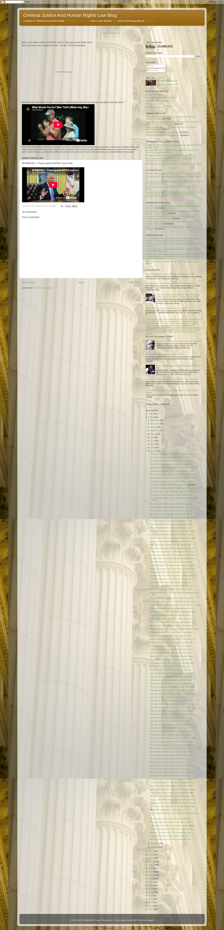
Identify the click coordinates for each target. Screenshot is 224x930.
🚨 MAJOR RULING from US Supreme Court (168, 810)
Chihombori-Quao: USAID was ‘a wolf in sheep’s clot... (172, 642)
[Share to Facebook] (73, 206)
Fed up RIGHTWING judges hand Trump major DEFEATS (173, 468)
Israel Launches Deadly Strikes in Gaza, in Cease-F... (172, 653)
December (155, 420)
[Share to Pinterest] (76, 206)
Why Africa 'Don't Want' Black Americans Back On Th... (172, 548)
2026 (151, 414)
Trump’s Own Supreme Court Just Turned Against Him (172, 782)
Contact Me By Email (112, 33)
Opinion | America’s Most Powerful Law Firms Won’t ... (172, 541)
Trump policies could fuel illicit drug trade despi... (170, 769)
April (153, 448)
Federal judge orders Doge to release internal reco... (171, 735)
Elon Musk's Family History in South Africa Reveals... (171, 504)
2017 (151, 875)
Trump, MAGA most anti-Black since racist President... (172, 589)
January (154, 847)
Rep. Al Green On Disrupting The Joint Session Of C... (172, 724)
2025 (151, 417)
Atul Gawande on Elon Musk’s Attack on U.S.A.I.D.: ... (172, 670)
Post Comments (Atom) (42, 288)
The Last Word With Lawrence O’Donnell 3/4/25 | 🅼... (172, 793)
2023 (151, 855)
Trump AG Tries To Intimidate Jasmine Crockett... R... (172, 514)
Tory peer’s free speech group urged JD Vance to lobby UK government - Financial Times (170, 217)
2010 (151, 899)
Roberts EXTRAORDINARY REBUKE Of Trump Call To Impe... (175, 605)
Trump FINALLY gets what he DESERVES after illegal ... (173, 474)
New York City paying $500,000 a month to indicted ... (172, 619)
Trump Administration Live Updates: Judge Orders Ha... (172, 687)
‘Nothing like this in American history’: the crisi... (169, 762)
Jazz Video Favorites (154, 107)
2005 (151, 909)
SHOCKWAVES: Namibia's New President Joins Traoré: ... (173, 507)
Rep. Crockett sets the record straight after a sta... (170, 528)
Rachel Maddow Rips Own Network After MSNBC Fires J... (174, 478)
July (152, 437)
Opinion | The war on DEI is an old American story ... (171, 832)
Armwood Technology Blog (157, 101)
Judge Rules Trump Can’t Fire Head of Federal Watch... (173, 826)
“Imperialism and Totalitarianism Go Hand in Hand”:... (172, 680)
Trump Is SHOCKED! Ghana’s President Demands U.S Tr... (174, 800)
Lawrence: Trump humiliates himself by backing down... (172, 779)
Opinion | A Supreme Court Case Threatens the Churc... (173, 766)
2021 (151, 862)
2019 (151, 868)
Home (81, 282)
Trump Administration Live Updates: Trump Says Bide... (172, 663)
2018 (151, 872)
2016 (151, 879)
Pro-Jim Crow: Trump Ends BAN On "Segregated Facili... (173, 612)
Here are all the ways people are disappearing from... (172, 608)
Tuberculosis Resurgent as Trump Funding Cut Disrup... (173, 745)
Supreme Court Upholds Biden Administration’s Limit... (172, 524)
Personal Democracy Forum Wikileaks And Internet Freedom (170, 274)
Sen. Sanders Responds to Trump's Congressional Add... (173, 789)
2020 (151, 865)
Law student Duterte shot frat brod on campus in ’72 (171, 701)
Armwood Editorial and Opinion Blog (160, 98)
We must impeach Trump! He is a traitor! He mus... (171, 839)
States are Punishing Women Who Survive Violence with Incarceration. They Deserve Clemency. (169, 160)
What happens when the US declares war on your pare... (173, 538)
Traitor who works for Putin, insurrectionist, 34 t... (170, 836)
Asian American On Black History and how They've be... (173, 731)
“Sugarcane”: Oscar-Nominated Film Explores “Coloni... (172, 803)
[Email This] (66, 206)
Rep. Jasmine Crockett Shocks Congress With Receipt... (173, 555)
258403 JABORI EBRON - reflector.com (162, 132)
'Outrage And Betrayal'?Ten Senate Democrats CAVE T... (173, 673)
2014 (151, 885)
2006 (151, 906)
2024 (151, 851)
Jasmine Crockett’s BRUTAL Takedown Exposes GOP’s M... (174, 518)
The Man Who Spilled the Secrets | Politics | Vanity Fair (178, 341)
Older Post (134, 282)
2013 (151, 889)
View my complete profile (167, 84)
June (153, 441)
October (154, 427)
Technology (150, 21)
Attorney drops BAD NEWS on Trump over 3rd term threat (174, 454)
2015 (151, 882)
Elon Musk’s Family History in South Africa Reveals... (171, 495)
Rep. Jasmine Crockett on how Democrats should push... (173, 707)
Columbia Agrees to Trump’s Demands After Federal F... (173, 565)
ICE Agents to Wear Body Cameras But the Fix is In (167, 155)
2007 (151, 902)
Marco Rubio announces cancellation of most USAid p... (173, 752)
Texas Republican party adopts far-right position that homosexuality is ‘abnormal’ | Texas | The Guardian (177, 296)
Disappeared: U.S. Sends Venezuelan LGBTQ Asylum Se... (174, 576)
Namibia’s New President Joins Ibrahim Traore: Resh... (172, 471)
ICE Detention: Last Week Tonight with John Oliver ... (172, 748)
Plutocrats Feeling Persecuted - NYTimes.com (164, 354)
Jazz (114, 21)
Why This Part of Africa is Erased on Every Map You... (172, 511)
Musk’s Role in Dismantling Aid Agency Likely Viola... (171, 625)
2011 (151, 896)
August (154, 434)
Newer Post (28, 282)
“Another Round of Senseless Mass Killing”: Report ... (172, 636)
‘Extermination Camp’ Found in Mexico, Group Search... (173, 690)
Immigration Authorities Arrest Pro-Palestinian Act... (171, 759)
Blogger (151, 920)
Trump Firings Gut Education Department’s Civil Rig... (172, 718)
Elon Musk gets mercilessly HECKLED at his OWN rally (172, 457)
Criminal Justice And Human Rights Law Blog (70, 15)
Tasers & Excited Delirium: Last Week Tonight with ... (171, 464)
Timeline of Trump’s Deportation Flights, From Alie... (171, 646)
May (153, 444)
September (155, 430)
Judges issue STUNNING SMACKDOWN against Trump (173, 728)
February (155, 843)
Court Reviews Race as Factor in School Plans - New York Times (172, 379)
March (153, 451)
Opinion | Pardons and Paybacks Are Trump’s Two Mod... (173, 738)
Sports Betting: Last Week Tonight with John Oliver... (171, 660)
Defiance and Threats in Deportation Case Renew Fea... (173, 622)
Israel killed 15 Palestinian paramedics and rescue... (171, 461)
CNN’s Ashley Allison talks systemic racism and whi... (171, 562)
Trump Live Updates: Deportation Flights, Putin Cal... (171, 649)
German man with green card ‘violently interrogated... (172, 632)
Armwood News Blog (154, 95)
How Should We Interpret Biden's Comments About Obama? (170, 283)
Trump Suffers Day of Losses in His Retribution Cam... (172, 481)
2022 (151, 858)
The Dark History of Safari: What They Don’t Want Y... (172, 786)
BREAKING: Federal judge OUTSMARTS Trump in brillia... (174, 602)
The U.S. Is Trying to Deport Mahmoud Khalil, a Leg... (172, 741)
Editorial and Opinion (77, 21)
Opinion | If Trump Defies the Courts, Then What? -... (172, 776)
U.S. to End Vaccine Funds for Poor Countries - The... (172, 521)
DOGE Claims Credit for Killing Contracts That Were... (172, 829)
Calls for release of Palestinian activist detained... (170, 721)
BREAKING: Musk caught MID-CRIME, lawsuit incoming (173, 488)
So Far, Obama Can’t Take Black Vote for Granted (166, 308)
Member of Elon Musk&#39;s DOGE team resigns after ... (173, 796)
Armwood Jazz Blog (154, 104)
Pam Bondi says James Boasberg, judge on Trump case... (174, 491)
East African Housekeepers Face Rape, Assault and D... (173, 683)
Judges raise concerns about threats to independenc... (172, 711)
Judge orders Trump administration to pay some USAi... (173, 772)
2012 (151, 892)
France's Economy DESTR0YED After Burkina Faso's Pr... (173, 559)
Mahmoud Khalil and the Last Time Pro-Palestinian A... (172, 639)
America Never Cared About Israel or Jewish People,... (172, 656)
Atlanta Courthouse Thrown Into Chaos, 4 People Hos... (173, 569)
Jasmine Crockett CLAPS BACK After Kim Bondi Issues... (173, 531)
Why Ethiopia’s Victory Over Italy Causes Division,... (171, 819)
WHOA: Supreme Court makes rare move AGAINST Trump (174, 629)
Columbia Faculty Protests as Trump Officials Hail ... (171, 545)
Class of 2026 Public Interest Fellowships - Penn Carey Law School (173, 173)
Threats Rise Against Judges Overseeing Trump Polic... (172, 598)
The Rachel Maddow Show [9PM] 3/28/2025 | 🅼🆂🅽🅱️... (173, 485)
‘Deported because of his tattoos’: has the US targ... (171, 579)
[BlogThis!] (68, 206)
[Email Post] (61, 206)
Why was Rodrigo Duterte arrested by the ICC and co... (172, 586)
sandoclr (133, 920)
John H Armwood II (168, 81)
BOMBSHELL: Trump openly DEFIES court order (170, 666)
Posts (151, 66)
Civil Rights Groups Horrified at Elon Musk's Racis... (171, 615)
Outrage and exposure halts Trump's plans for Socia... (172, 714)
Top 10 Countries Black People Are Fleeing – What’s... (172, 535)
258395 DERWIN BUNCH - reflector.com (162, 135)
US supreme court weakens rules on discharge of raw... (172, 806)
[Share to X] (71, 206)
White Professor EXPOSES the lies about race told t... (172, 677)
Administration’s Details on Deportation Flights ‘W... (171, 582)
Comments (153, 70)
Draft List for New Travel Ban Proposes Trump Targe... (172, 697)
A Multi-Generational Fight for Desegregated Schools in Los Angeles (173, 164)
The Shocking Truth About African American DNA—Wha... (173, 694)
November (155, 424)
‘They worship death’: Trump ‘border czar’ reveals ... (171, 822)
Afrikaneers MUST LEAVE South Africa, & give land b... (172, 572)
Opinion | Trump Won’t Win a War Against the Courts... (172, 552)
